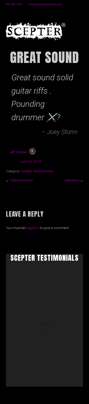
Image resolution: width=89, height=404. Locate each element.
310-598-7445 (14, 4)
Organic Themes (53, 399)
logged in (32, 228)
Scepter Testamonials (37, 171)
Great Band (72, 180)
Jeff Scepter (18, 152)
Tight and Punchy (21, 180)
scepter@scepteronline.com (45, 4)
